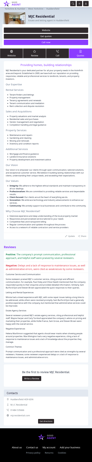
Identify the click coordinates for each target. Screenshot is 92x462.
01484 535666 (17, 410)
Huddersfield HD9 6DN (21, 399)
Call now (46, 42)
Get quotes (46, 36)
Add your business (70, 447)
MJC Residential (41, 16)
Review (34, 55)
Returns (49, 452)
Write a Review (31, 378)
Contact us (32, 447)
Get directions (46, 421)
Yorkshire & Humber (15, 8)
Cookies (62, 452)
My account (49, 447)
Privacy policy (33, 452)
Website (46, 30)
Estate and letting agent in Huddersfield (48, 20)
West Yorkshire (35, 8)
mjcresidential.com (20, 415)
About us (17, 447)
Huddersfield (52, 8)
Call (57, 55)
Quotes (80, 55)
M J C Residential (18, 404)
